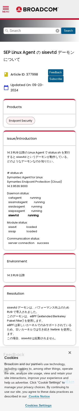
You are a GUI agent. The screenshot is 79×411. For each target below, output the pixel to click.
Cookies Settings (38, 405)
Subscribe (55, 79)
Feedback (55, 72)
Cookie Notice (39, 396)
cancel (57, 31)
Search (68, 30)
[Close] (69, 352)
